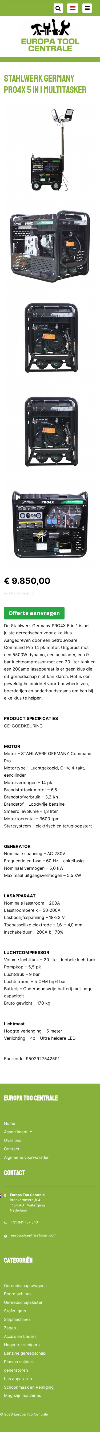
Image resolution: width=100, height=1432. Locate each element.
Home (9, 1123)
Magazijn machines (22, 1395)
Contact (11, 1148)
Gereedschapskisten (23, 1302)
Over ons (12, 1140)
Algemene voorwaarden (27, 1157)
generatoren (16, 1370)
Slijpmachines (17, 1319)
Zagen (10, 1327)
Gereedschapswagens (25, 1285)
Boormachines (17, 1293)
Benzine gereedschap (25, 1353)
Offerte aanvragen (34, 613)
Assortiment (16, 1131)
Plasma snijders (19, 1361)
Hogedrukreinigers (22, 1344)
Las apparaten (18, 1378)
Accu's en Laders (20, 1336)
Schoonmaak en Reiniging (29, 1387)
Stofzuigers (15, 1310)
